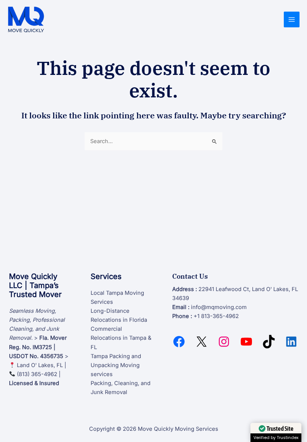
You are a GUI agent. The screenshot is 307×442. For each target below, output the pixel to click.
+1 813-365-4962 (216, 316)
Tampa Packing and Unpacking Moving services (116, 365)
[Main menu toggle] (292, 19)
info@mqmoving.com (219, 307)
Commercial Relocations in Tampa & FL (121, 338)
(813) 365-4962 (37, 374)
